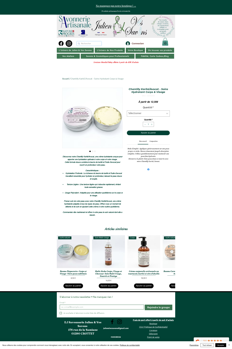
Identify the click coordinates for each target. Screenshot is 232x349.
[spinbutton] (148, 124)
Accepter (220, 345)
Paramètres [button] (194, 345)
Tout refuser (207, 345)
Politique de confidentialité (130, 345)
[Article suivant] (171, 251)
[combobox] (148, 114)
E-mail (62, 303)
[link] (143, 141)
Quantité (148, 107)
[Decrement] (145, 124)
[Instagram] (69, 43)
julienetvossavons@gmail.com (116, 328)
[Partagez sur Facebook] (148, 169)
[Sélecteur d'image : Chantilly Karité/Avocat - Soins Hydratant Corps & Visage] (90, 151)
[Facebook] (61, 43)
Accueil (65, 79)
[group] (116, 261)
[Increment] (152, 124)
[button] (165, 42)
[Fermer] (229, 345)
